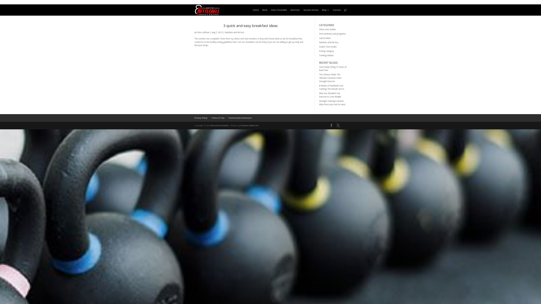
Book (264, 10)
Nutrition (295, 10)
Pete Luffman (203, 32)
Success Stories (310, 10)
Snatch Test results (328, 46)
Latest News (325, 38)
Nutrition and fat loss (234, 32)
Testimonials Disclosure (240, 118)
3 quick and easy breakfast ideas (250, 25)
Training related (326, 55)
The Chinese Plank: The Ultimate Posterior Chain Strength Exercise (330, 78)
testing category (326, 51)
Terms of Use (217, 118)
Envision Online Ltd (249, 125)
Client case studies (327, 29)
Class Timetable (279, 10)
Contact (337, 10)
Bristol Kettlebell (219, 125)
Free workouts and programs (332, 33)
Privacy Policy (201, 118)
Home (256, 10)
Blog (324, 10)
